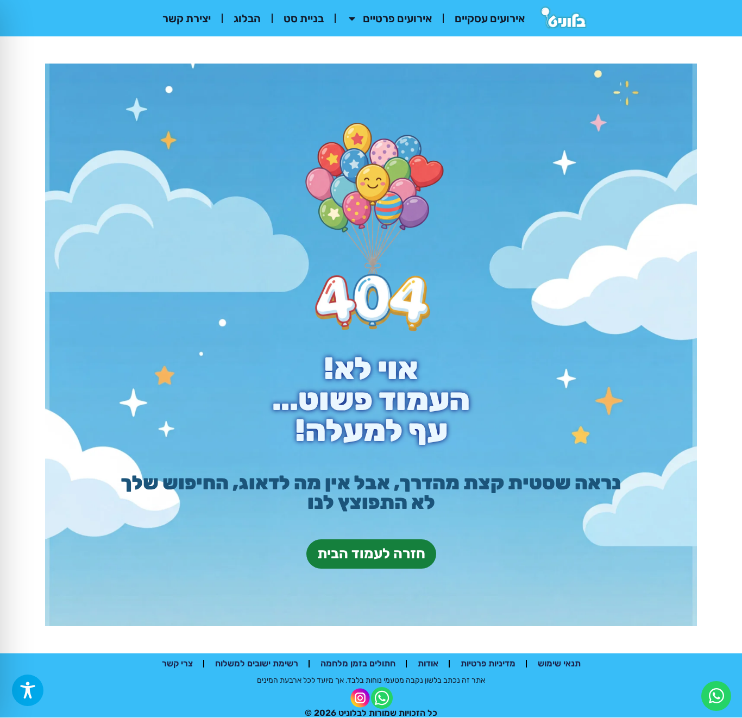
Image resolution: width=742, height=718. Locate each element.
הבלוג (247, 18)
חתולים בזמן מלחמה (357, 663)
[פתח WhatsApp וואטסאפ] (716, 696)
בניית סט (304, 18)
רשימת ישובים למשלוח (256, 663)
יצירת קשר (186, 18)
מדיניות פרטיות (488, 663)
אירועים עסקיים (490, 18)
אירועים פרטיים (397, 18)
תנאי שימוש (559, 663)
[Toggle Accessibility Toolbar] (28, 690)
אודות (428, 663)
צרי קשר (177, 663)
